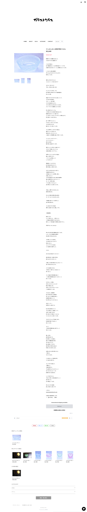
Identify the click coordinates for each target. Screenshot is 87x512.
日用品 (13, 487)
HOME (25, 41)
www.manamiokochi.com (51, 392)
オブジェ (13, 491)
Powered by (42, 509)
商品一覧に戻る (43, 498)
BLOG (36, 41)
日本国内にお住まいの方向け (59, 410)
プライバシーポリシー (16, 505)
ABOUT (31, 41)
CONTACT (50, 41)
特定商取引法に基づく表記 (27, 505)
